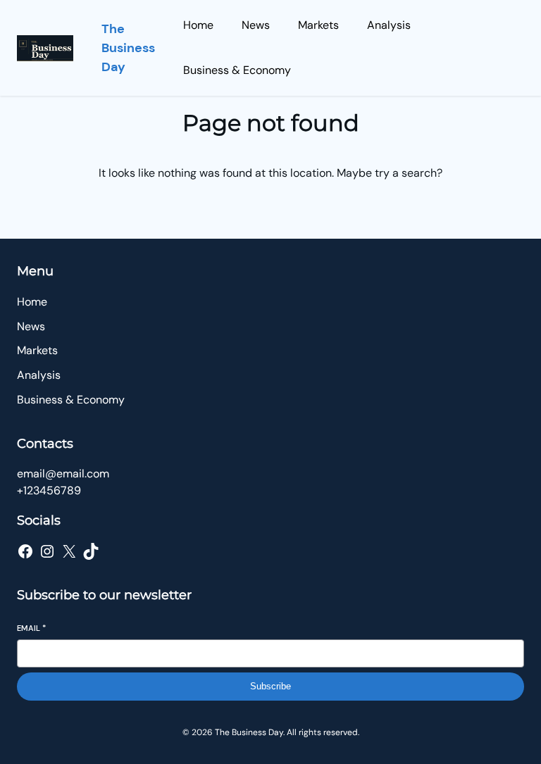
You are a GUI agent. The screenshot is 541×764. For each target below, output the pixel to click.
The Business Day (128, 47)
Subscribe (270, 686)
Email (31, 628)
